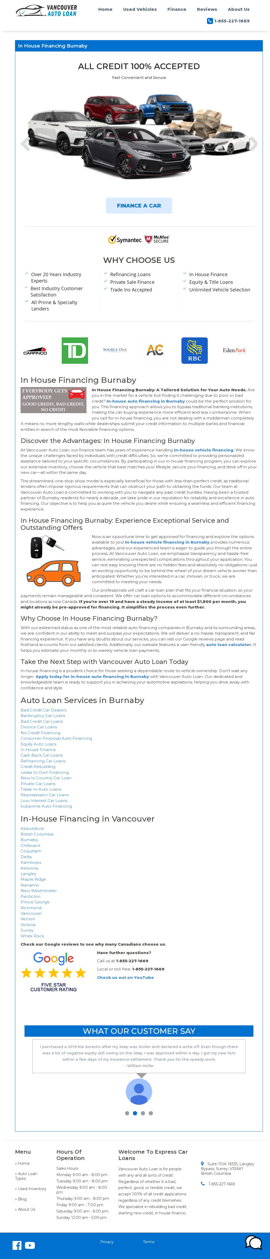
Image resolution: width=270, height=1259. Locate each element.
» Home (22, 1163)
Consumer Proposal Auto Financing (56, 738)
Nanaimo (30, 885)
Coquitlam (31, 851)
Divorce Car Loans (39, 726)
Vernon (28, 918)
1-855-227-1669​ (222, 1184)
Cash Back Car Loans (41, 755)
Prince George (35, 901)
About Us (239, 9)
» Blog (21, 1199)
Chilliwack (30, 845)
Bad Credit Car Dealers (43, 710)
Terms (148, 1241)
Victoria (28, 924)
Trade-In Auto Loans (41, 789)
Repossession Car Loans (45, 794)
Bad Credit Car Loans (42, 721)
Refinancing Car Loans (43, 760)
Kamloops (31, 862)
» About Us (25, 1209)
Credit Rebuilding (38, 766)
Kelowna (29, 868)
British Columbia (37, 834)
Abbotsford (32, 828)
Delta (26, 856)
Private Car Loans (38, 783)
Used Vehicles (140, 9)
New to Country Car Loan (46, 777)
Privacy (107, 1241)
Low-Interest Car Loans (44, 800)
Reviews (207, 9)
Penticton (30, 896)
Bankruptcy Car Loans (43, 715)
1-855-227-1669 (232, 20)
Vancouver (31, 913)
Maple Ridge (33, 879)
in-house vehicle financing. (204, 449)
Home (105, 9)
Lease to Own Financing (45, 772)
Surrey (27, 930)
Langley (28, 873)
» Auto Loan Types (26, 1176)
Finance (176, 9)
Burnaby (29, 839)
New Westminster (39, 890)
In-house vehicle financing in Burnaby (167, 542)
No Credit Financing (40, 732)
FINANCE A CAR (139, 205)
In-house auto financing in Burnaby (146, 401)
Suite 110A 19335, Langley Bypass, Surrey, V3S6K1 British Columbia (227, 1169)
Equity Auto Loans (38, 744)
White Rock (32, 936)
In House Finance (38, 749)
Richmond (31, 907)
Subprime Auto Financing (46, 806)
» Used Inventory (30, 1188)
